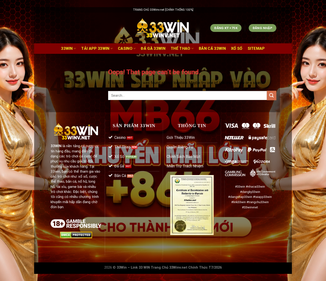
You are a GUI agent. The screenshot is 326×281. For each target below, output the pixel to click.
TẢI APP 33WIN (95, 48)
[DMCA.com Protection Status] (76, 234)
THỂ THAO (180, 48)
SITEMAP (256, 48)
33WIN (67, 48)
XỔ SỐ (236, 48)
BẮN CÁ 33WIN (212, 48)
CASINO (125, 48)
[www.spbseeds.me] (163, 28)
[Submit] (271, 95)
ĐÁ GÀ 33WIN (153, 48)
